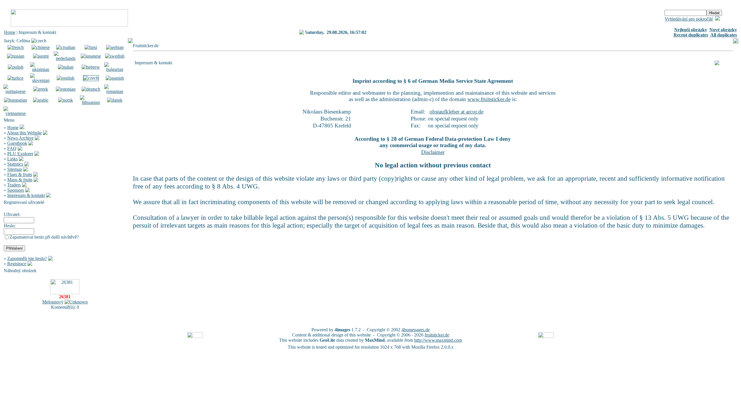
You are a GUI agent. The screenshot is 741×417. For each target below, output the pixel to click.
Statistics (15, 164)
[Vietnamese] (15, 113)
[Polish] (15, 67)
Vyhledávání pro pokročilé (689, 19)
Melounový (52, 301)
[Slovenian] (41, 80)
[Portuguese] (15, 91)
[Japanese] (91, 56)
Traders (14, 184)
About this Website (24, 132)
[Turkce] (15, 78)
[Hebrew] (91, 67)
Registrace (16, 263)
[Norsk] (65, 100)
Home (9, 32)
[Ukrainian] (41, 69)
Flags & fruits (19, 174)
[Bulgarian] (114, 69)
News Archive (20, 138)
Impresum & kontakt (26, 195)
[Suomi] (41, 56)
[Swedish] (114, 56)
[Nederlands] (66, 58)
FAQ (11, 148)
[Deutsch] (91, 89)
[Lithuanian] (91, 102)
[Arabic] (41, 100)
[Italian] (66, 67)
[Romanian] (114, 91)
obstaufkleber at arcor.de (456, 112)
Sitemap (14, 169)
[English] (65, 78)
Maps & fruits (19, 179)
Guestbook (17, 143)
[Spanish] (115, 78)
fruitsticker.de (437, 334)
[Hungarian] (15, 100)
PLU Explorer (20, 153)
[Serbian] (115, 47)
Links (12, 158)
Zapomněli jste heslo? (27, 258)
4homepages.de (415, 329)
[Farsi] (91, 47)
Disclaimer (433, 152)
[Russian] (15, 56)
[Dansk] (114, 100)
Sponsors (15, 190)
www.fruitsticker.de (489, 99)
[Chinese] (41, 47)
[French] (16, 47)
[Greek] (40, 89)
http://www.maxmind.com (438, 340)
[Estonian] (66, 89)
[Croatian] (65, 47)
